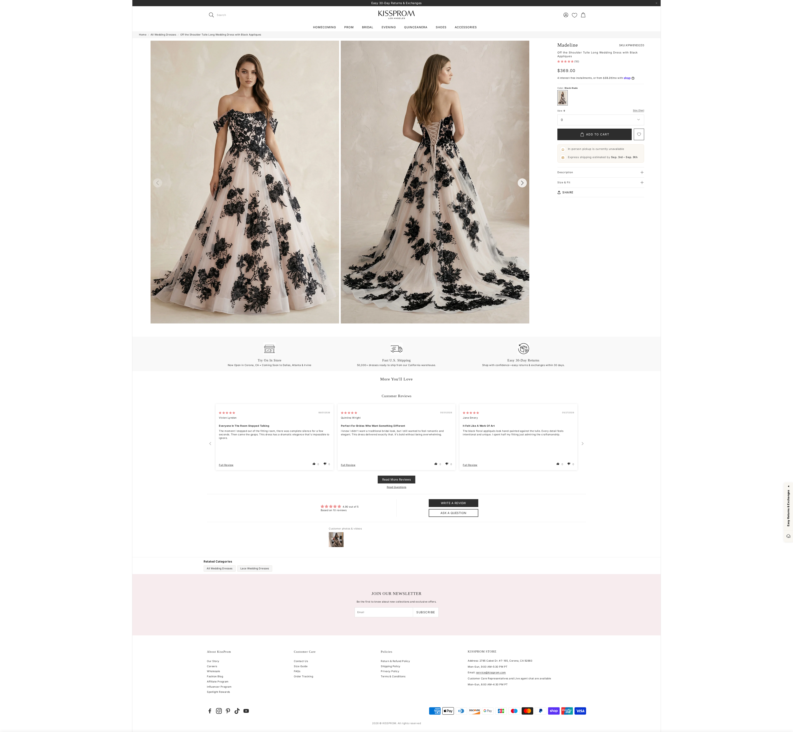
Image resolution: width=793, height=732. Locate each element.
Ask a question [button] (453, 513)
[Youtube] (246, 711)
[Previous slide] (210, 443)
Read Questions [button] (396, 487)
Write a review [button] (453, 503)
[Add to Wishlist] (639, 134)
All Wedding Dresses (163, 34)
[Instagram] (219, 711)
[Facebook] (210, 711)
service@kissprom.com (491, 672)
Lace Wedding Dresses (254, 568)
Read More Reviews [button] (396, 479)
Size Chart (638, 110)
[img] (227, 412)
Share (567, 192)
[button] (233, 15)
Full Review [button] (226, 465)
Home (142, 34)
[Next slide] (582, 443)
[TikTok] (237, 711)
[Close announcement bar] (656, 3)
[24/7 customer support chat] (788, 536)
